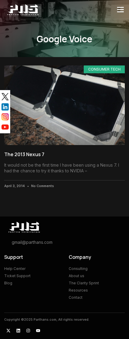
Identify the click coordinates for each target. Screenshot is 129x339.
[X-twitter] (8, 330)
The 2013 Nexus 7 (24, 154)
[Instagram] (28, 330)
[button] (120, 9)
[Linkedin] (18, 330)
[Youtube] (38, 330)
